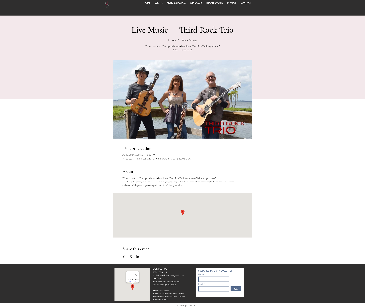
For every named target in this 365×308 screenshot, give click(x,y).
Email (200, 284)
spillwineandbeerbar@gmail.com (168, 275)
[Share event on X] (130, 256)
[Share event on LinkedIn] (137, 256)
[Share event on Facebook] (123, 256)
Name (201, 274)
